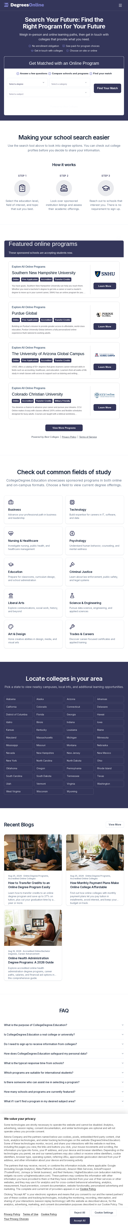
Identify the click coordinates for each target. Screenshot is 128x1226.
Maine (100, 729)
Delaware (102, 706)
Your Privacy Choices (16, 1218)
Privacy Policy (12, 1214)
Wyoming (72, 791)
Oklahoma (11, 768)
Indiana (71, 722)
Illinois (39, 722)
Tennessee (73, 776)
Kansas (10, 729)
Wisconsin (42, 791)
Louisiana (72, 729)
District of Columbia (16, 714)
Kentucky (41, 729)
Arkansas (102, 699)
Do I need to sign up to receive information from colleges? (40, 1044)
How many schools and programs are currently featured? (39, 1091)
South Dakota (43, 776)
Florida (40, 714)
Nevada (10, 752)
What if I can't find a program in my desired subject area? (40, 1101)
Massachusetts (44, 737)
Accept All (80, 1220)
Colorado (41, 706)
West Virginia (13, 791)
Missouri (41, 745)
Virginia (71, 783)
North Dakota (74, 760)
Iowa (99, 722)
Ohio (99, 760)
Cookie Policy (88, 1189)
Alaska (40, 699)
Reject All (79, 1212)
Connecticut (73, 706)
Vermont (41, 783)
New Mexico (104, 752)
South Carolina (14, 776)
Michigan (72, 737)
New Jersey (73, 752)
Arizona (71, 699)
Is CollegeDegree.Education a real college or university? (39, 1034)
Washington (103, 783)
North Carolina (44, 760)
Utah (8, 783)
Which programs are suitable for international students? (38, 1072)
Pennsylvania (74, 768)
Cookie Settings (104, 1212)
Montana (71, 745)
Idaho (9, 722)
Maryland (11, 737)
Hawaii (100, 714)
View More (115, 824)
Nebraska (102, 745)
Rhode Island (104, 768)
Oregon (40, 768)
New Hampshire (45, 752)
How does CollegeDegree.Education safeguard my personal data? (45, 1053)
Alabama (11, 699)
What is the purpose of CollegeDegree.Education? (35, 1025)
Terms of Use (30, 1214)
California (11, 706)
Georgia (71, 714)
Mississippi (12, 745)
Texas (100, 776)
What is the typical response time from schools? (34, 1063)
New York (11, 760)
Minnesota (102, 737)
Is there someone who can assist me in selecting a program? (42, 1082)
